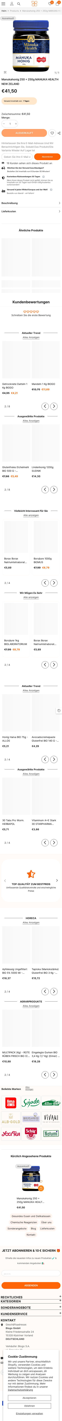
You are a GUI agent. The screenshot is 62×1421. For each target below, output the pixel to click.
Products (14, 10)
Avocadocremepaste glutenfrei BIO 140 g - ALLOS (44, 739)
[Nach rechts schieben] (53, 406)
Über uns (46, 1222)
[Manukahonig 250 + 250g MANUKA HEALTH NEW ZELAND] (31, 1178)
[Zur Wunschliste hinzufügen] (41, 1182)
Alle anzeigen (31, 515)
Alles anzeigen (29, 1088)
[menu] (3, 4)
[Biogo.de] (11, 1102)
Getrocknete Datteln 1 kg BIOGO (14, 385)
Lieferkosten (47, 1228)
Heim (4, 10)
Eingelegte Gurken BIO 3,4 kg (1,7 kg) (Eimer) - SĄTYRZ (45, 1054)
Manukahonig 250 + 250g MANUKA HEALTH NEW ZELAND (30, 1200)
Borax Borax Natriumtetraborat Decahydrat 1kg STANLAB (14, 560)
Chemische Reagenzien (24, 1222)
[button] (31, 191)
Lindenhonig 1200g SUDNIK (42, 469)
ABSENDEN (31, 1285)
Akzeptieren (29, 1397)
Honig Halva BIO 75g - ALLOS (15, 739)
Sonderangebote (17, 1228)
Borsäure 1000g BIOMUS (43, 560)
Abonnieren (47, 157)
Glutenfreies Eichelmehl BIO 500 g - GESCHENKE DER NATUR (15, 469)
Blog (33, 1228)
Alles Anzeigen (31, 337)
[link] (52, 133)
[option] (31, 46)
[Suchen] (19, 4)
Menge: (6, 117)
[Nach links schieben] (45, 406)
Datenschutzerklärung (20, 1389)
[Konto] (12, 3)
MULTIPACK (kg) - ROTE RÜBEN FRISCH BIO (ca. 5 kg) (16, 1054)
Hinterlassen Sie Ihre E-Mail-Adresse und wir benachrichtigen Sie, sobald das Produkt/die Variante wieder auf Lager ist (27, 147)
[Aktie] (58, 133)
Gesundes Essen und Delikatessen (31, 1216)
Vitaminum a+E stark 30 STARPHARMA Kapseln (44, 822)
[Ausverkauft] (41, 1188)
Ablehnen (29, 1405)
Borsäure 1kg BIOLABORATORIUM (15, 642)
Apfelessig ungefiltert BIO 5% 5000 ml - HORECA (14, 971)
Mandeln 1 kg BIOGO (43, 383)
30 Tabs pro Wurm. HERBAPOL (13, 822)
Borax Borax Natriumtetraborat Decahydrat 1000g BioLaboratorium (44, 642)
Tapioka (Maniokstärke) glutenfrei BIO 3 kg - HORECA (45, 971)
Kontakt (31, 1234)
